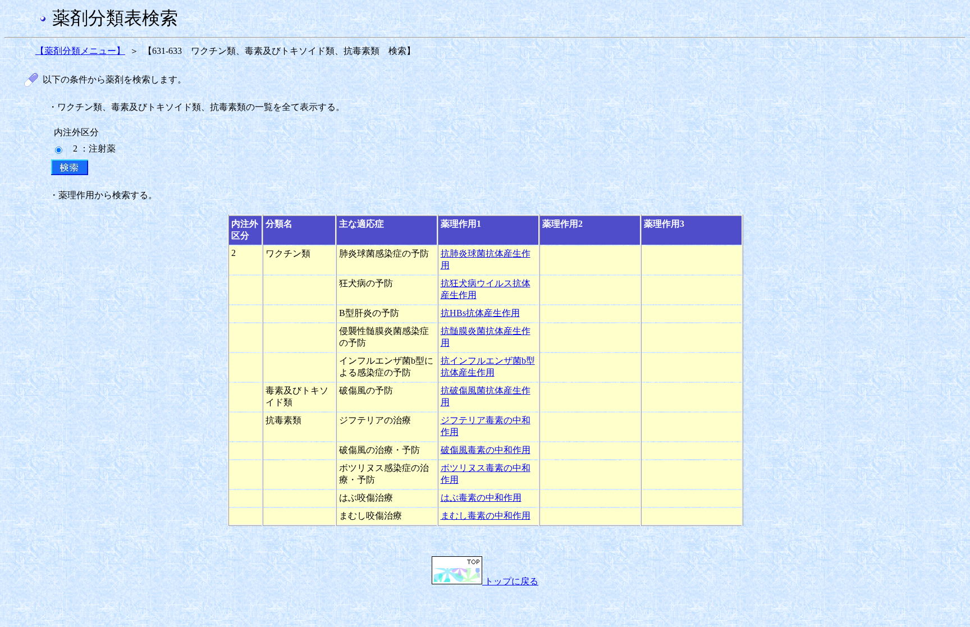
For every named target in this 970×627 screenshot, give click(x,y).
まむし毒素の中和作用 (485, 515)
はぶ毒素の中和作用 (481, 497)
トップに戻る (510, 581)
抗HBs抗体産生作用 (480, 313)
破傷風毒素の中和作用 (485, 450)
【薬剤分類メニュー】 (80, 51)
